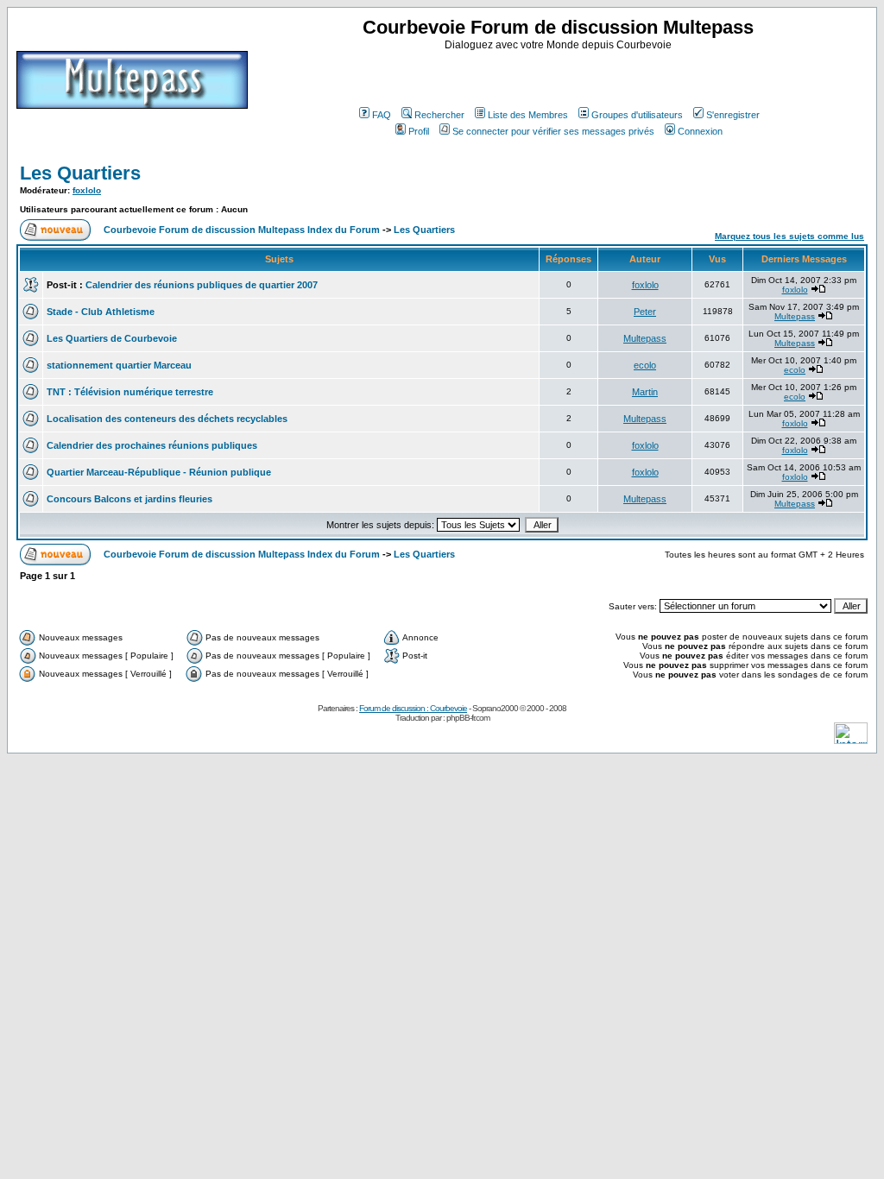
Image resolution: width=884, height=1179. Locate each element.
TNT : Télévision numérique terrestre (130, 392)
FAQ (381, 115)
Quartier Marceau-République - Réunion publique (159, 472)
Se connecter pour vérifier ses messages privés (553, 131)
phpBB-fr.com (467, 717)
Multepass (794, 316)
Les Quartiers (80, 173)
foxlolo (87, 190)
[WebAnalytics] (851, 739)
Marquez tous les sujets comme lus (789, 236)
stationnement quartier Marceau (119, 365)
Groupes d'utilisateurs (637, 115)
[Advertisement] (560, 77)
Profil (418, 131)
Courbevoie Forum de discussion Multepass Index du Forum (242, 229)
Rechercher (439, 115)
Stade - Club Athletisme (101, 311)
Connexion (700, 131)
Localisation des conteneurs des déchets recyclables (167, 418)
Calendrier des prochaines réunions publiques (152, 445)
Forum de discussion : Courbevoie (413, 708)
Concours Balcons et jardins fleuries (129, 499)
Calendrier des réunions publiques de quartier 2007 (201, 285)
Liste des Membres (528, 115)
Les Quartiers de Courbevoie (112, 338)
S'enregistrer (733, 115)
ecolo (645, 365)
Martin (645, 392)
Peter (645, 311)
